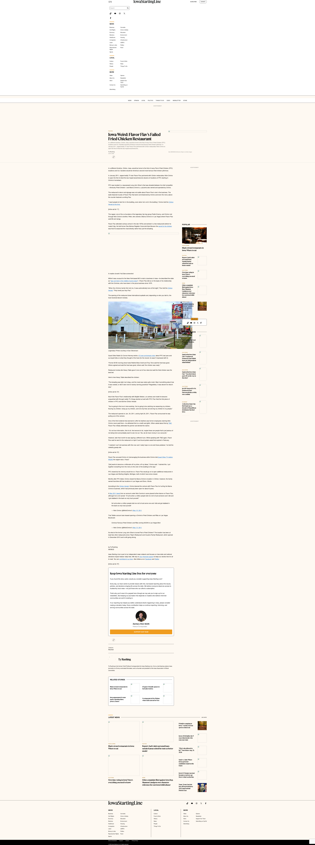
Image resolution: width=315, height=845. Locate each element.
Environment (123, 35)
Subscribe (193, 1)
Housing (122, 37)
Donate (203, 1)
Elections (112, 35)
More (185, 810)
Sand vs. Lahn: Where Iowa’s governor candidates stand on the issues (186, 763)
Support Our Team (201, 818)
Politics (122, 45)
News (121, 64)
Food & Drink (123, 61)
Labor (111, 42)
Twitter (157, 559)
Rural (121, 47)
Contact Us (112, 85)
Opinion (122, 75)
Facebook (148, 559)
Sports (111, 52)
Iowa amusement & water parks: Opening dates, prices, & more (118, 699)
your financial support (146, 557)
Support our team (141, 632)
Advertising (112, 89)
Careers (127, 840)
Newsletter (123, 78)
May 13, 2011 (137, 527)
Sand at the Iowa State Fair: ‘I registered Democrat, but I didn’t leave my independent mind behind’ (189, 358)
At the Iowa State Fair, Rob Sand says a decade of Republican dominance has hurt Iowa (189, 408)
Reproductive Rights (113, 834)
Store (111, 80)
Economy (112, 32)
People (111, 66)
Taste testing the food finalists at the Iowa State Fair (189, 342)
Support (121, 840)
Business (112, 27)
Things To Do (123, 66)
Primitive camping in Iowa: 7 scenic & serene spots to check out (188, 307)
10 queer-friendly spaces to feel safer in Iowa (151, 688)
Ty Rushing (111, 152)
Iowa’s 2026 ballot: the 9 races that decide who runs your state (186, 738)
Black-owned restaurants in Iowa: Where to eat (118, 688)
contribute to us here (126, 559)
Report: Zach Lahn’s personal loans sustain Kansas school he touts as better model (188, 261)
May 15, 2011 (137, 510)
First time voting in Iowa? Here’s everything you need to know (188, 275)
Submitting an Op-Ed (201, 821)
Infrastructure (123, 40)
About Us (112, 78)
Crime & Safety (124, 30)
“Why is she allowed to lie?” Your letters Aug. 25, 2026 (186, 750)
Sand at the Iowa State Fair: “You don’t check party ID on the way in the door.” (189, 375)
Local (143, 100)
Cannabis (122, 27)
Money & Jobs (113, 45)
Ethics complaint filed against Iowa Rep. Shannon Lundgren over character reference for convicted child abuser (188, 291)
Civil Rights (112, 30)
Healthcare (112, 37)
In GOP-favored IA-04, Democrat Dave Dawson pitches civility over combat (189, 391)
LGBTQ (122, 42)
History (111, 64)
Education (123, 32)
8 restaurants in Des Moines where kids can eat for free (151, 699)
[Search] (127, 8)
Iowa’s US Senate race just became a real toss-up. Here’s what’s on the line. (187, 775)
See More (204, 717)
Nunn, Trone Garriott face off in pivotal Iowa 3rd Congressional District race (186, 787)
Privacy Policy (135, 840)
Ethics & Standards (112, 840)
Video (111, 75)
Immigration (113, 40)
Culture (111, 61)
